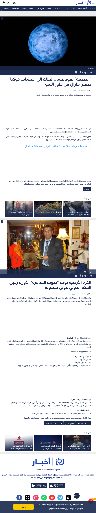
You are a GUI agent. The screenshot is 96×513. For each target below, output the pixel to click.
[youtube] (52, 497)
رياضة (24, 8)
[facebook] (19, 497)
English (8, 3)
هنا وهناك (15, 8)
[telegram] (60, 497)
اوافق (23, 507)
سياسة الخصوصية (54, 508)
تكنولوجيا (6, 8)
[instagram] (36, 497)
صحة (66, 8)
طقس (49, 8)
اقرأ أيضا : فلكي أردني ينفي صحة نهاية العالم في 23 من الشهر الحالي (56, 146)
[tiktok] (68, 497)
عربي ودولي (40, 8)
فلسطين (58, 8)
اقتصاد (31, 8)
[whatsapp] (44, 497)
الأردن (73, 8)
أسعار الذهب (82, 8)
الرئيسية (92, 8)
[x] (27, 497)
